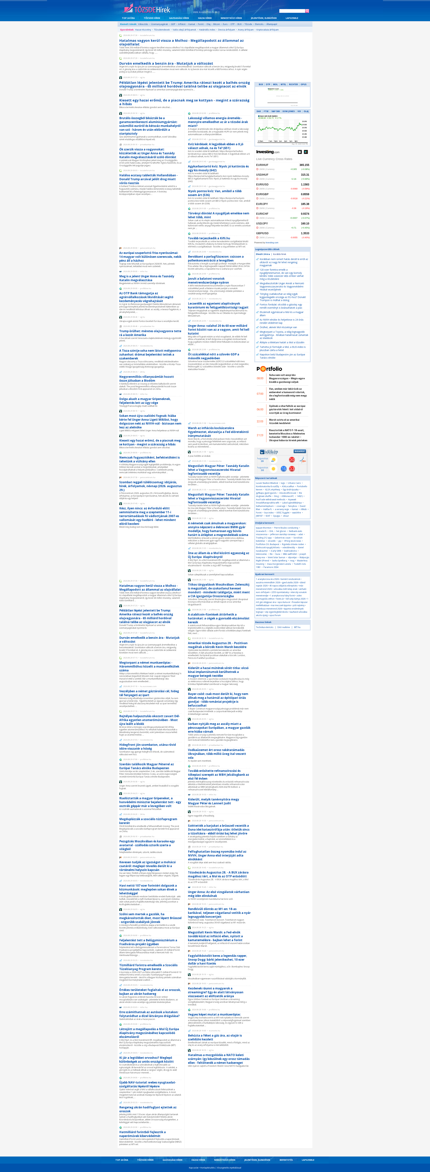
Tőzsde (248, 24)
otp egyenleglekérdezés (276, 611)
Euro (225, 24)
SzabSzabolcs (290, 550)
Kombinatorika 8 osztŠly (267, 486)
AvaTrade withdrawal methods (270, 499)
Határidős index (207, 29)
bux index (269, 512)
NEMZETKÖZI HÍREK (231, 18)
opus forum (275, 615)
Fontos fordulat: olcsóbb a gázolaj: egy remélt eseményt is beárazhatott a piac (281, 306)
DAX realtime (283, 627)
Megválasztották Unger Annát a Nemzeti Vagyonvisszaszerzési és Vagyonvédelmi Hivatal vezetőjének (282, 286)
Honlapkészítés (207, 1167)
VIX (299, 111)
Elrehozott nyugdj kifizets (268, 547)
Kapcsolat (193, 1167)
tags (283, 483)
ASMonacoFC (288, 496)
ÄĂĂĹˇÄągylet (282, 512)
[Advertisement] (150, 220)
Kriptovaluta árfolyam (267, 29)
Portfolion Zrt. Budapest (267, 544)
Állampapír (271, 24)
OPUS (303, 84)
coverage (280, 506)
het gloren (281, 531)
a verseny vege (282, 509)
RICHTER (293, 84)
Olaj (208, 24)
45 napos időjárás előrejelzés (283, 585)
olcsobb (272, 540)
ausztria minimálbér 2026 (268, 582)
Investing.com (272, 242)
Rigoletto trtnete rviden (293, 544)
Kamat (191, 24)
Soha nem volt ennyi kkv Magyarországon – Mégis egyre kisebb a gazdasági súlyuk (287, 378)
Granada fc (261, 531)
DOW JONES (289, 111)
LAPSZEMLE (292, 18)
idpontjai (292, 557)
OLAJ (306, 111)
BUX (240, 24)
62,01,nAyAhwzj (272, 489)
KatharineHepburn (265, 506)
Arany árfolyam (246, 29)
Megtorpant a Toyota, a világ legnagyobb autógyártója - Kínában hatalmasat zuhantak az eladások (284, 335)
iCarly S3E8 (276, 550)
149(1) (300, 496)
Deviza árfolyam (226, 29)
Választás (143, 24)
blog (276, 496)
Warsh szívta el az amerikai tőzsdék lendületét (284, 421)
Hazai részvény (143, 29)
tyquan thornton (263, 527)
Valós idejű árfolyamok (184, 29)
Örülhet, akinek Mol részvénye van (278, 327)
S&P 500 (275, 111)
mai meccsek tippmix (281, 605)
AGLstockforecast (287, 493)
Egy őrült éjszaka (290, 489)
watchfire (296, 512)
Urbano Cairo (294, 483)
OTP (232, 24)
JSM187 (259, 515)
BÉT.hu (297, 627)
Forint (201, 24)
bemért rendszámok (290, 579)
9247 (268, 515)
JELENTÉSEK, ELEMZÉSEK (264, 18)
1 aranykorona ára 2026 (267, 579)
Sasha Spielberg (279, 560)
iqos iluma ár (284, 602)
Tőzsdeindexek (162, 29)
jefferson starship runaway (283, 534)
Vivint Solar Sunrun (276, 557)
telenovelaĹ (261, 554)
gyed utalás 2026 (290, 582)
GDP (173, 24)
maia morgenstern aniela (279, 564)
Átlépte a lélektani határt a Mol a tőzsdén (282, 342)
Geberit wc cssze (283, 537)
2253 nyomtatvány (280, 592)
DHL (271, 531)
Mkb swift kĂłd (290, 554)
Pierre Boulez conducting (286, 527)
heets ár (280, 598)
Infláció (182, 24)
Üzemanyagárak (159, 24)
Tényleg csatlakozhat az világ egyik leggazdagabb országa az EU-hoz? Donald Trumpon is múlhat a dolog (283, 297)
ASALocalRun (288, 486)
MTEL (283, 84)
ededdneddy (289, 547)
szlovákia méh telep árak (285, 589)
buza (278, 554)
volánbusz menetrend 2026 (269, 608)
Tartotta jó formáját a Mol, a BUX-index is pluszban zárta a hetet (283, 348)
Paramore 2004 (271, 567)
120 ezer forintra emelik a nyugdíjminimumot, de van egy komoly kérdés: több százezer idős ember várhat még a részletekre (282, 274)
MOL (275, 84)
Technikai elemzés (264, 627)
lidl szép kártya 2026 (295, 598)
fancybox (292, 506)
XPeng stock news (292, 540)
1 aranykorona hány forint (282, 595)
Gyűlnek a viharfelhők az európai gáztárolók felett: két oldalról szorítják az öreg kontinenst (287, 409)
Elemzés (259, 24)
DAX (259, 111)
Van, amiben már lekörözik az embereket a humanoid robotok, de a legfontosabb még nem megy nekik (288, 394)
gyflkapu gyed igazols (266, 493)
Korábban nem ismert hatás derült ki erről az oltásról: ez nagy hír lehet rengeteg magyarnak (284, 262)
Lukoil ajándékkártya (292, 502)
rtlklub (304, 509)
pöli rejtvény (299, 605)
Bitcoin (216, 24)
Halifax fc (267, 509)
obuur (286, 515)
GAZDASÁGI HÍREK (179, 18)
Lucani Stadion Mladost (267, 483)
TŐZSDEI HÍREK (152, 18)
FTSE (266, 111)
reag (292, 560)
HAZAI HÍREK (205, 18)
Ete (271, 554)
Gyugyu (276, 515)
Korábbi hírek (279, 254)
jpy (279, 540)
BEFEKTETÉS (286, 1159)
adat (300, 534)
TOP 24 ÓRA (128, 18)
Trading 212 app (264, 537)
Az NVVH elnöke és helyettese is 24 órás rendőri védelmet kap (282, 321)
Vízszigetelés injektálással (229, 1167)
